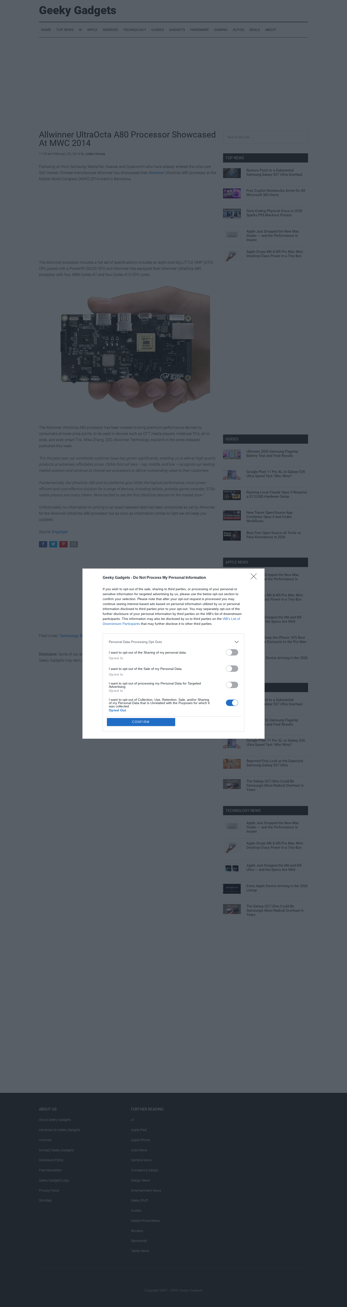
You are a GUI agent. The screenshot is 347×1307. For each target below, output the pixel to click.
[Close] (255, 577)
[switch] (232, 652)
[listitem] (173, 641)
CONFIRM (141, 722)
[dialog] (173, 654)
